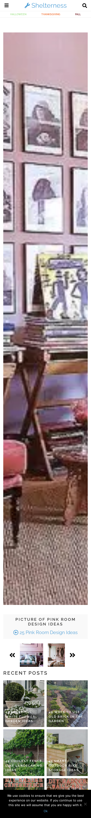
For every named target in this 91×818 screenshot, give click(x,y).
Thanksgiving (50, 14)
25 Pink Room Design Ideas (48, 632)
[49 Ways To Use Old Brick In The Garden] (67, 703)
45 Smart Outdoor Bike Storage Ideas (64, 765)
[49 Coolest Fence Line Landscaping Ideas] (23, 752)
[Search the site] (84, 6)
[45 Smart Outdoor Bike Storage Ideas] (67, 752)
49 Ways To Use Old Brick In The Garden (66, 716)
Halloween (18, 14)
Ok (46, 811)
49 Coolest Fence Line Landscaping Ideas (23, 765)
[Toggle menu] (6, 6)
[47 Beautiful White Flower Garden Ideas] (23, 703)
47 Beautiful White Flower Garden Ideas (20, 716)
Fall (78, 14)
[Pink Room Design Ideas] (32, 655)
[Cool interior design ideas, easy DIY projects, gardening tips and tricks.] (45, 8)
